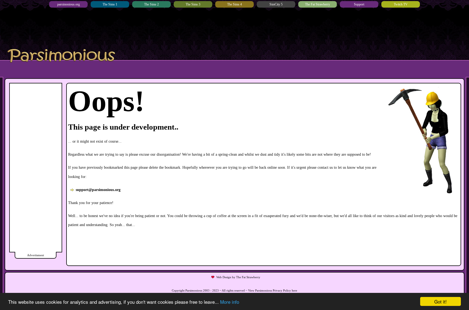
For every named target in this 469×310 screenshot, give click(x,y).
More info (229, 301)
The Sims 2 (151, 4)
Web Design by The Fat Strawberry (238, 277)
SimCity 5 (276, 4)
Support (359, 4)
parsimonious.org (68, 4)
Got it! (440, 301)
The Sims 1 (110, 4)
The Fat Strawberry (317, 4)
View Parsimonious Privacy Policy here (272, 290)
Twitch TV (401, 4)
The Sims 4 (234, 4)
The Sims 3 (193, 4)
